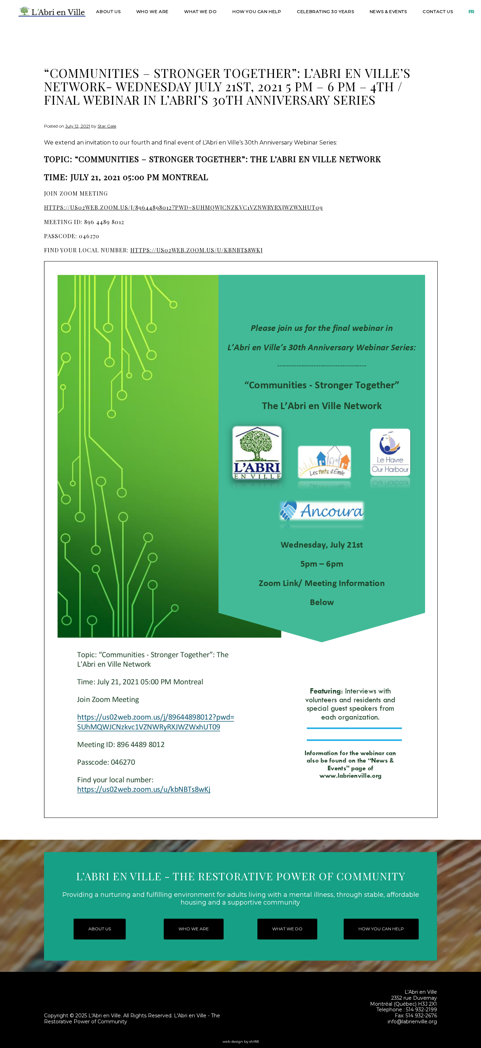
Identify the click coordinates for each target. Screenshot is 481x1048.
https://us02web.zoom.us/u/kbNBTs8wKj (196, 250)
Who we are (152, 11)
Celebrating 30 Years (325, 11)
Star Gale (107, 126)
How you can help (256, 11)
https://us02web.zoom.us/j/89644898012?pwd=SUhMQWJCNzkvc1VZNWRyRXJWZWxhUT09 (183, 207)
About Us (108, 11)
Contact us (438, 11)
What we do (200, 11)
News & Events (388, 11)
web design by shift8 (241, 1041)
